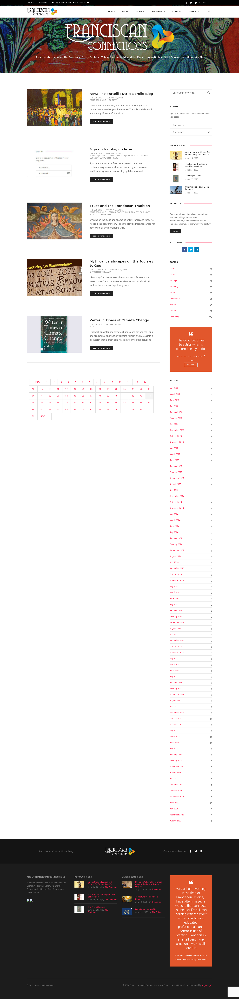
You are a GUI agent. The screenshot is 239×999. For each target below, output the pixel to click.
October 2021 (176, 718)
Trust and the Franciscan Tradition (120, 206)
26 (124, 389)
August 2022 (175, 700)
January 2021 (176, 755)
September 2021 (177, 712)
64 (66, 409)
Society (113, 100)
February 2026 (176, 418)
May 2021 (174, 731)
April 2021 (174, 779)
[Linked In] (195, 3)
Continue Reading (101, 121)
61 (41, 409)
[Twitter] (191, 3)
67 (91, 409)
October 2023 (176, 574)
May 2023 (174, 586)
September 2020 (177, 785)
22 (91, 389)
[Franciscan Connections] (42, 12)
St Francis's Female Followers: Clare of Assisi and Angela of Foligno (149, 884)
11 (120, 382)
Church (103, 100)
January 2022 (176, 682)
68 (100, 409)
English (206, 3)
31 (41, 396)
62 (50, 409)
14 (145, 382)
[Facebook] (186, 3)
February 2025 (176, 472)
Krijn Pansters (111, 887)
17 (50, 389)
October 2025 (176, 436)
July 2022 (174, 676)
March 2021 (175, 737)
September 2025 (177, 430)
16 (41, 389)
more (175, 231)
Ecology (94, 158)
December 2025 (177, 478)
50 (75, 403)
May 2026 (174, 388)
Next (43, 416)
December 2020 (177, 815)
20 (75, 389)
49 (66, 403)
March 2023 (175, 592)
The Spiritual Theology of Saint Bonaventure (101, 895)
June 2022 (174, 670)
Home (111, 11)
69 (108, 409)
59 (149, 403)
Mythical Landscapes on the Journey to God (121, 263)
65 (75, 409)
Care (115, 158)
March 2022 (175, 664)
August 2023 (175, 628)
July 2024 (174, 532)
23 (100, 389)
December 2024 (177, 550)
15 (33, 389)
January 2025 (176, 466)
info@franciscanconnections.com (70, 3)
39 (108, 396)
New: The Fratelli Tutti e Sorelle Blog (121, 94)
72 (133, 409)
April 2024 (174, 562)
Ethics (112, 155)
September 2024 (177, 496)
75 (33, 416)
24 (108, 389)
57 (133, 403)
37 (91, 396)
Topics (140, 11)
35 (75, 396)
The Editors (96, 98)
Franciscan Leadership (145, 909)
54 (108, 403)
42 (133, 396)
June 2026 (174, 400)
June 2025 (174, 460)
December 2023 (177, 622)
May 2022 (174, 658)
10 (112, 382)
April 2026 (174, 424)
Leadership (106, 158)
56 (124, 403)
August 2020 (175, 821)
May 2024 (174, 514)
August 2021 (175, 773)
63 (58, 409)
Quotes (191, 364)
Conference (158, 11)
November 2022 (177, 652)
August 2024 (175, 556)
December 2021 (177, 767)
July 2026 (174, 406)
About (125, 11)
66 (83, 409)
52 (91, 403)
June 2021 (174, 743)
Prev (37, 382)
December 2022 (177, 694)
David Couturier (98, 270)
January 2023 (176, 610)
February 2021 (176, 761)
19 (66, 389)
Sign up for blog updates (111, 149)
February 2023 (176, 616)
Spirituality (132, 155)
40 (116, 396)
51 (83, 403)
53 (100, 403)
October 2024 (176, 502)
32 (50, 396)
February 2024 (176, 544)
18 (58, 389)
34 (66, 396)
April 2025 (174, 490)
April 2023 (174, 634)
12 (128, 382)
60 (33, 409)
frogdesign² (207, 985)
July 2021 (174, 749)
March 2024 (175, 520)
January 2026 (176, 412)
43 (141, 396)
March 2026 (175, 394)
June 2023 (174, 598)
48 (58, 403)
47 (50, 403)
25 (116, 389)
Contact (177, 11)
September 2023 (177, 568)
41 (124, 396)
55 (116, 403)
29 (149, 389)
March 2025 (175, 454)
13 (137, 382)
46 (41, 403)
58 (141, 403)
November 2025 (177, 442)
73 (141, 409)
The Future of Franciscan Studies (146, 898)
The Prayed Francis (96, 907)
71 (124, 409)
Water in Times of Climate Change (119, 320)
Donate (31, 3)
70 (116, 409)
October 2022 (176, 646)
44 (149, 396)
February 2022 (176, 688)
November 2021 (177, 725)
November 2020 (177, 797)
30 (33, 396)
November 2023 (177, 580)
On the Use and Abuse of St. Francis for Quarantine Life (100, 883)
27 (133, 389)
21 (83, 389)
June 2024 (174, 526)
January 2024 (176, 538)
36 (83, 396)
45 (33, 403)
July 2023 (174, 604)
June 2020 (174, 803)
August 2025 (175, 484)
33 (58, 396)
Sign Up (43, 3)
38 (100, 396)
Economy (145, 155)
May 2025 (174, 448)
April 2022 (174, 706)
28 (141, 389)
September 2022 (177, 640)
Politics (94, 100)
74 (149, 409)
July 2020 (174, 809)
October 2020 (176, 791)
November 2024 (177, 508)
